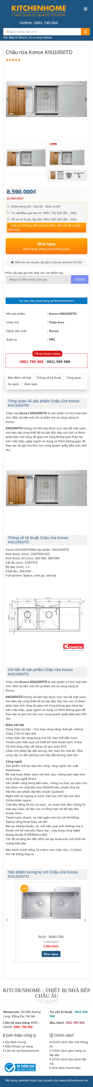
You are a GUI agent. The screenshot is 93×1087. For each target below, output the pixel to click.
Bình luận (30, 384)
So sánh (13, 384)
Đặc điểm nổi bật (19, 377)
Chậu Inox (56, 322)
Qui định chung (15, 1042)
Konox (54, 331)
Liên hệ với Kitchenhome (22, 1050)
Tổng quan (73, 377)
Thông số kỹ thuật (48, 377)
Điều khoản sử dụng (19, 1046)
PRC (52, 339)
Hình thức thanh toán (66, 1068)
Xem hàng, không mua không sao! (46, 246)
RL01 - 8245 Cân (46, 937)
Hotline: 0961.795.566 (39, 23)
